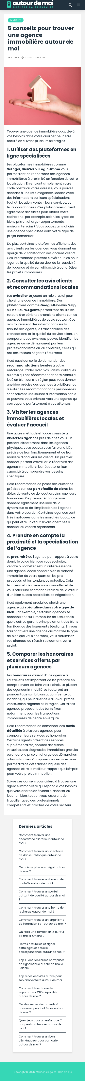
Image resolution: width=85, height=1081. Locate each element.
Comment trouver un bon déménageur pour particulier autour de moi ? (39, 1040)
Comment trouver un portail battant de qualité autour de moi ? (42, 895)
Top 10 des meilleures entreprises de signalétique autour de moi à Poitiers (41, 964)
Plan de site (65, 1072)
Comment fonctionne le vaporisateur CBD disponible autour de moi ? (38, 992)
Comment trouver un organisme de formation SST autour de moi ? (42, 922)
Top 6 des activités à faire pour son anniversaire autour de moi (40, 978)
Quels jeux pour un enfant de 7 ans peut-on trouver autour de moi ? (40, 1024)
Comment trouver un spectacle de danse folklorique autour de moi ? (41, 855)
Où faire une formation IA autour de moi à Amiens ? (41, 934)
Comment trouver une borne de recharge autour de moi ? (41, 910)
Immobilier (15, 20)
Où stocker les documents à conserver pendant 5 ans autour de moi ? (41, 1008)
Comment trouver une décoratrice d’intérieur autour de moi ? (41, 839)
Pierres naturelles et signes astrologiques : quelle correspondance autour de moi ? (42, 948)
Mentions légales (46, 1072)
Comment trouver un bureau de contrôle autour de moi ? (41, 881)
